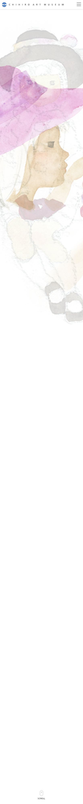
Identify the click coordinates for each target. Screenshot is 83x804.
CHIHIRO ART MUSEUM (33, 4)
